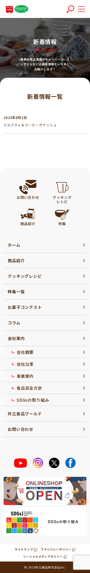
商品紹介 (16, 260)
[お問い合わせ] (28, 187)
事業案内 (25, 376)
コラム (14, 323)
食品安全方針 (29, 388)
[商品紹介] (28, 213)
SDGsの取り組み (33, 400)
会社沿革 (25, 364)
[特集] (62, 213)
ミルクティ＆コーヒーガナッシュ (30, 124)
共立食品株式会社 (48, 567)
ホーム (14, 245)
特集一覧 (16, 292)
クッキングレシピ (25, 276)
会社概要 (25, 352)
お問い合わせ (20, 429)
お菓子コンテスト (25, 307)
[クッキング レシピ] (62, 187)
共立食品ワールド (25, 414)
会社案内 (16, 338)
